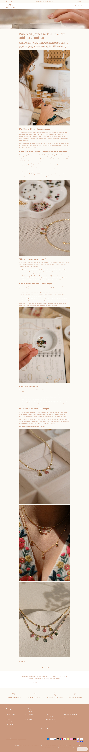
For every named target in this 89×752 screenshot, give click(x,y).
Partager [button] (23, 661)
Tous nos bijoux (10, 722)
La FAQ (46, 714)
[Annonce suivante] (59, 1)
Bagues (8, 712)
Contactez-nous (68, 712)
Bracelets (8, 719)
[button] (21, 6)
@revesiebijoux (68, 717)
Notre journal (29, 719)
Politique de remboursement (52, 745)
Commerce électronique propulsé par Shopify (34, 745)
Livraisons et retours (50, 719)
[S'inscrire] (55, 682)
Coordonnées (80, 747)
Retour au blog (45, 668)
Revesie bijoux (21, 745)
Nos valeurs (29, 717)
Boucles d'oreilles (10, 714)
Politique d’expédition (47, 747)
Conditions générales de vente (60, 747)
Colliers (8, 717)
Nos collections (10, 724)
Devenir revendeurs (31, 722)
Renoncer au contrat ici (51, 722)
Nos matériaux (29, 714)
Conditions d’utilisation (77, 745)
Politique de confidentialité (65, 745)
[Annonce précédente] (29, 1)
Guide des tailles (49, 712)
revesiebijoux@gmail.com (71, 714)
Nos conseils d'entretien (51, 717)
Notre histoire (29, 712)
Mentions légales (72, 747)
